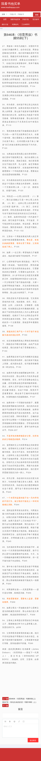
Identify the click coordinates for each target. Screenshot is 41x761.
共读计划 (25, 19)
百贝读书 (36, 19)
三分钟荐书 (25, 24)
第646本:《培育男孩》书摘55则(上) (22, 698)
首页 (4, 19)
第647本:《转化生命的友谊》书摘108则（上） (19, 702)
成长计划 (5, 24)
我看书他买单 (15, 19)
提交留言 (33, 740)
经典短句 (15, 24)
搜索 (36, 15)
